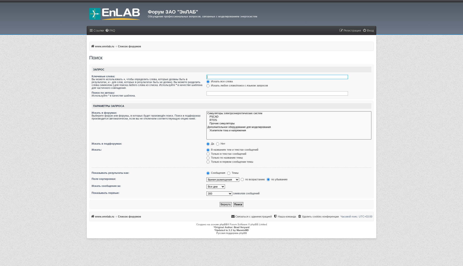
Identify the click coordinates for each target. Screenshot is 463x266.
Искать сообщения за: (106, 185)
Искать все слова (221, 81)
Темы (234, 172)
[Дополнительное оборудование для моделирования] (289, 127)
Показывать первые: (105, 192)
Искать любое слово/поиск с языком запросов (239, 85)
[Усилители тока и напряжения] (289, 130)
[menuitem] (110, 31)
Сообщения (217, 172)
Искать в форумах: (104, 112)
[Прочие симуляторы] (289, 123)
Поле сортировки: (104, 178)
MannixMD (243, 230)
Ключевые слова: (103, 76)
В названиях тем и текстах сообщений (234, 149)
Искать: (97, 149)
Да (212, 143)
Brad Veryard (241, 227)
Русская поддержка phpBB (231, 233)
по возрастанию (255, 179)
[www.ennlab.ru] (117, 13)
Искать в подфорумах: (107, 143)
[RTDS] (289, 120)
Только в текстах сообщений (228, 153)
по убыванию (279, 179)
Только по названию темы (226, 157)
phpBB (223, 224)
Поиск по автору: (103, 92)
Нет (222, 143)
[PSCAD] (289, 117)
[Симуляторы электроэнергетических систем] (289, 113)
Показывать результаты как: (110, 172)
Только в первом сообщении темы (231, 161)
